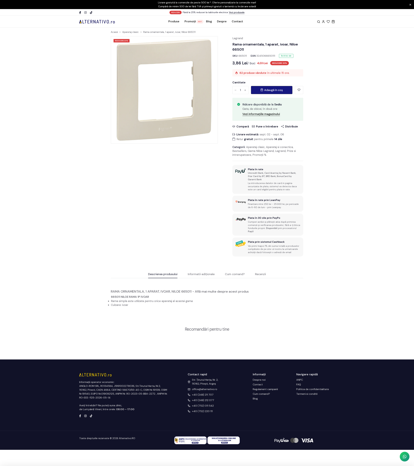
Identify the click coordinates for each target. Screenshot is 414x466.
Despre (222, 21)
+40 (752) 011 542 (203, 405)
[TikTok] (91, 12)
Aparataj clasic (130, 32)
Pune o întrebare (267, 126)
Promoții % (259, 155)
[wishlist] (328, 21)
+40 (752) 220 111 (202, 411)
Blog (209, 21)
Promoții (190, 21)
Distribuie (291, 126)
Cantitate (238, 82)
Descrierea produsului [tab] (162, 274)
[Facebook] (80, 12)
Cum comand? (261, 394)
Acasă (114, 32)
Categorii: (238, 147)
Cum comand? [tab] (235, 274)
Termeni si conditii (306, 394)
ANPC (299, 379)
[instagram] (85, 415)
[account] (323, 21)
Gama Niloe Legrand (261, 151)
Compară (242, 126)
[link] (211, 43)
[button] (404, 456)
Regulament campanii (265, 389)
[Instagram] (85, 12)
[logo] (97, 21)
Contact (237, 21)
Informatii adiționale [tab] (201, 274)
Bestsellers (239, 151)
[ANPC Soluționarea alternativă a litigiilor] (190, 440)
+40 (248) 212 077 (203, 400)
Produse (173, 21)
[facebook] (80, 415)
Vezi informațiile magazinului (261, 114)
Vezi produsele (237, 12)
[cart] (333, 21)
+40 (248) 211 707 (202, 394)
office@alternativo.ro (204, 389)
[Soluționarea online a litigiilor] (223, 440)
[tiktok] (91, 415)
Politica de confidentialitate (312, 389)
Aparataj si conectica (279, 147)
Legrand (237, 38)
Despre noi (259, 379)
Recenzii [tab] (260, 274)
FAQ (298, 384)
